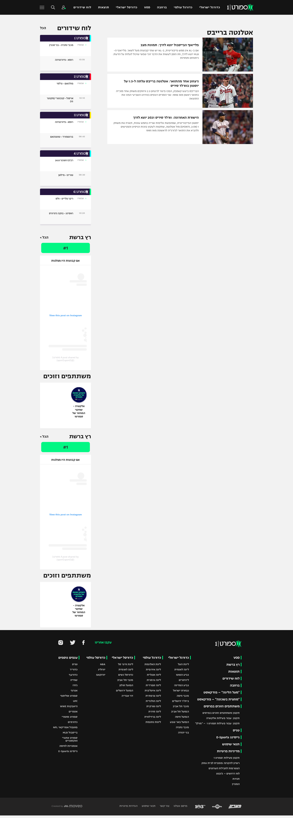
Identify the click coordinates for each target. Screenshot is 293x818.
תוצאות (103, 7)
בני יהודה (183, 732)
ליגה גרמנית (154, 680)
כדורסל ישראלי (126, 7)
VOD (147, 7)
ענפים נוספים (67, 657)
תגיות (236, 778)
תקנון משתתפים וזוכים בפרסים (221, 712)
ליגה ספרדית (153, 685)
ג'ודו (75, 685)
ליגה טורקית (153, 706)
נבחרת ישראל (181, 690)
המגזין (236, 784)
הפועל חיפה (182, 716)
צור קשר (164, 805)
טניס (236, 730)
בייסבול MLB (70, 732)
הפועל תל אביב (180, 711)
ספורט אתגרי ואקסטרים (69, 739)
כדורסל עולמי (95, 657)
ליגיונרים (184, 680)
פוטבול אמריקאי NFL (65, 727)
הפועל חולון (126, 685)
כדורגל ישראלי (209, 7)
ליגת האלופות (152, 664)
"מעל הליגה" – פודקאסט (221, 692)
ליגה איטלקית (153, 690)
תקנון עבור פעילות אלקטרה (223, 718)
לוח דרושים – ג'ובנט (228, 773)
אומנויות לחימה (68, 745)
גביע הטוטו (182, 674)
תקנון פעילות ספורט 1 (227, 757)
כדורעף (73, 674)
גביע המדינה (181, 685)
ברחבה (162, 7)
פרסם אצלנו (180, 805)
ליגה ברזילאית (152, 716)
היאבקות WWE (68, 706)
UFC (75, 701)
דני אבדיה (127, 695)
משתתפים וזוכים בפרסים (222, 706)
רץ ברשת (233, 664)
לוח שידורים (82, 7)
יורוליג (101, 669)
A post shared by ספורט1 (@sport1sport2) (65, 359)
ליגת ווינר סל (125, 664)
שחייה (74, 680)
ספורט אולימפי (68, 695)
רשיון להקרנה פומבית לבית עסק (220, 763)
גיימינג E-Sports (228, 737)
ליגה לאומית (181, 669)
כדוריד (73, 669)
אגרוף (74, 690)
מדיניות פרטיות (228, 751)
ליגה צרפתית (153, 695)
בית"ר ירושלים (180, 701)
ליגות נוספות (153, 722)
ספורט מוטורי (69, 716)
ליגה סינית (154, 711)
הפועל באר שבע (179, 722)
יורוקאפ (100, 674)
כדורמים (72, 722)
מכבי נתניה (182, 727)
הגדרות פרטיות (128, 805)
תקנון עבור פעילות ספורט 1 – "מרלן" (217, 723)
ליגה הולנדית (153, 701)
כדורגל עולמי (183, 7)
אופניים (73, 711)
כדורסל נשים (125, 674)
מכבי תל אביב (181, 706)
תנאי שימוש (231, 744)
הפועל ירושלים (124, 690)
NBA (102, 664)
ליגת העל (183, 664)
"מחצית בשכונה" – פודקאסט (218, 699)
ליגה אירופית (153, 669)
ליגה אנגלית (154, 674)
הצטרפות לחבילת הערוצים (224, 768)
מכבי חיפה (183, 695)
